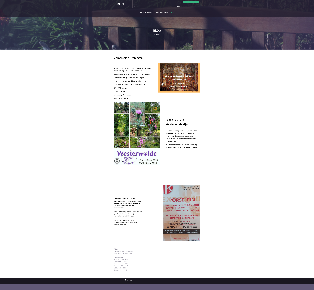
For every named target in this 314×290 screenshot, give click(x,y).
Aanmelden (187, 2)
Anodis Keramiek (146, 12)
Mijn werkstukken (161, 12)
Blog (172, 12)
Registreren (195, 2)
